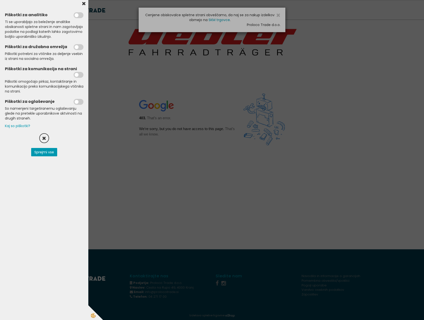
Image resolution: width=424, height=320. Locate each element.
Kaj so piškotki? (17, 125)
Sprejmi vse (44, 152)
